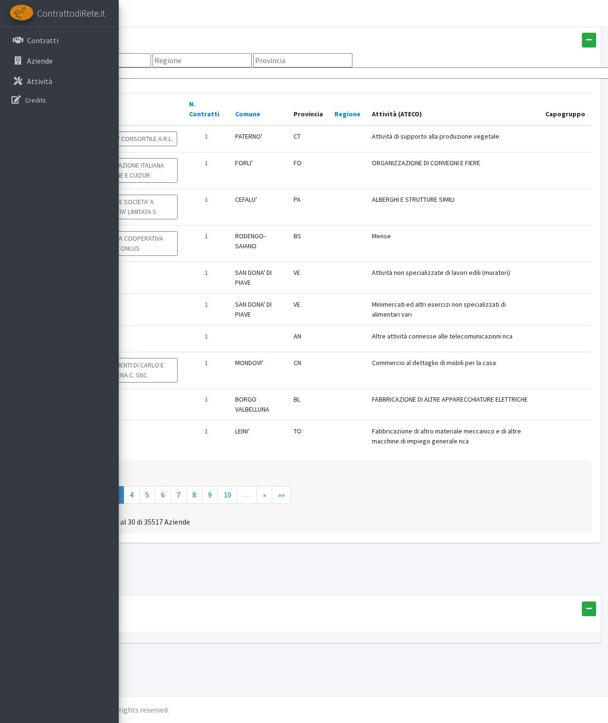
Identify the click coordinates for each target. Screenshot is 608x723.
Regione (347, 114)
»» (281, 494)
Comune (247, 114)
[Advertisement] (321, 571)
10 (227, 494)
